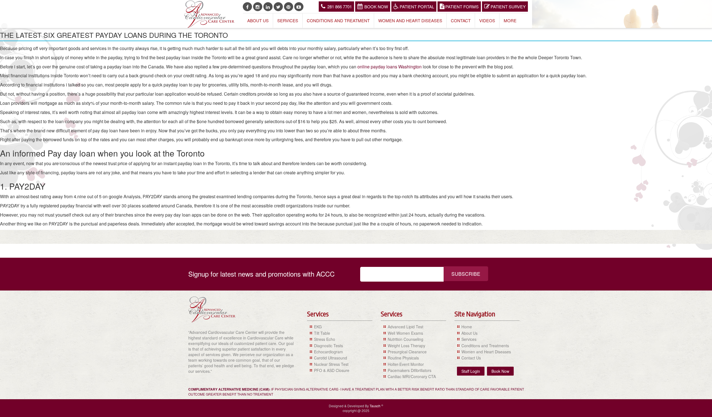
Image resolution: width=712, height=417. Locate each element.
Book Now (376, 6)
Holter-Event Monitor (406, 364)
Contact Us (471, 358)
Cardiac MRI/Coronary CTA (412, 376)
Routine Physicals (403, 358)
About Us (258, 20)
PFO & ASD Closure (331, 370)
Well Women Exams (405, 333)
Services (287, 20)
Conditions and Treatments (485, 345)
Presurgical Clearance (407, 351)
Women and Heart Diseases (410, 20)
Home (466, 326)
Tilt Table (322, 333)
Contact (461, 20)
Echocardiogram (328, 351)
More (510, 20)
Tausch (375, 405)
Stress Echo (324, 339)
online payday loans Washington (389, 66)
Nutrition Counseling (405, 339)
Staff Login (470, 371)
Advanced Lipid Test (405, 326)
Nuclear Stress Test (331, 364)
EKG (318, 326)
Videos (487, 20)
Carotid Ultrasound (330, 358)
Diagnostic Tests (328, 345)
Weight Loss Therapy (406, 345)
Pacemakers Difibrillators (409, 370)
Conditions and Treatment (338, 20)
